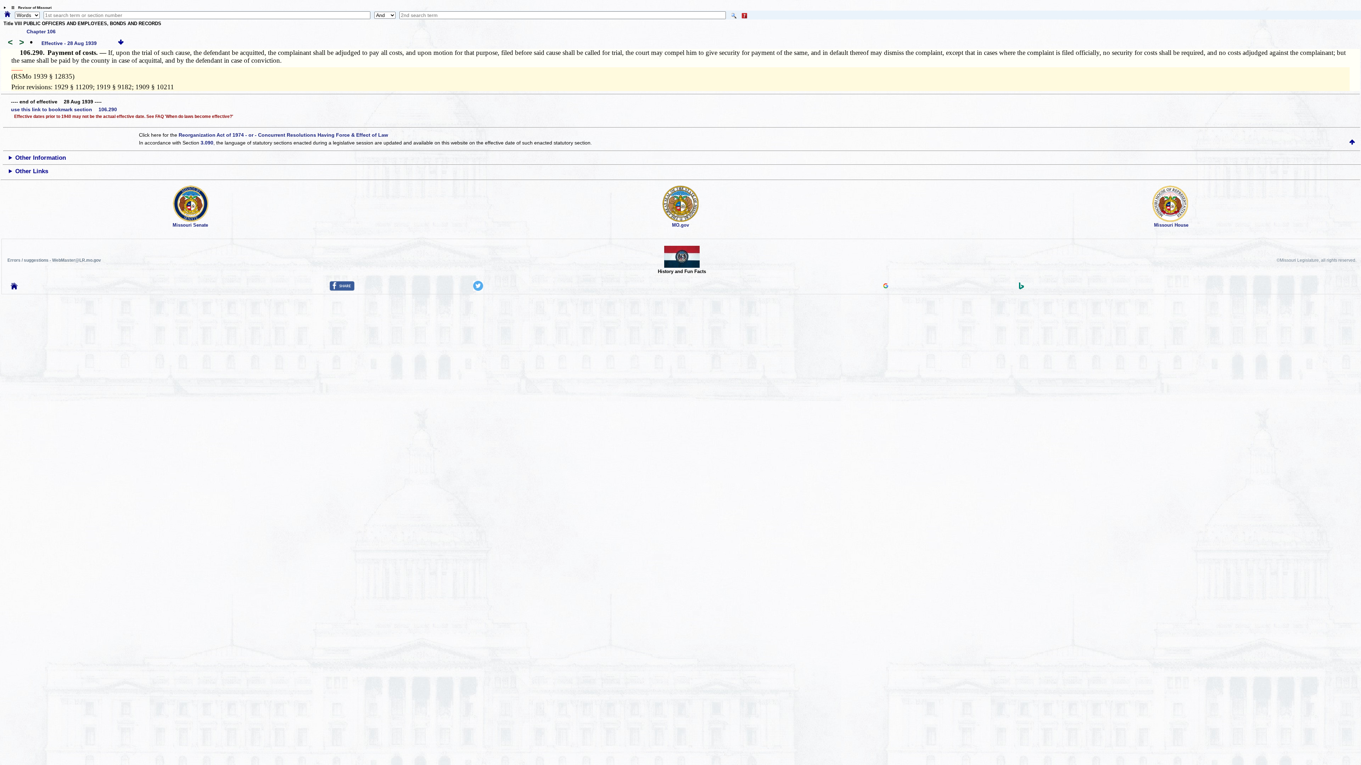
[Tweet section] (478, 289)
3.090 (207, 143)
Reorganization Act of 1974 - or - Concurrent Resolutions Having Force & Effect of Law (283, 135)
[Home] (7, 14)
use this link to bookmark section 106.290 (64, 109)
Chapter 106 (41, 31)
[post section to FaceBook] (342, 289)
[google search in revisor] (885, 286)
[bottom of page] (121, 43)
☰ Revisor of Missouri (30, 8)
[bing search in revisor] (1021, 287)
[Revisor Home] (14, 287)
